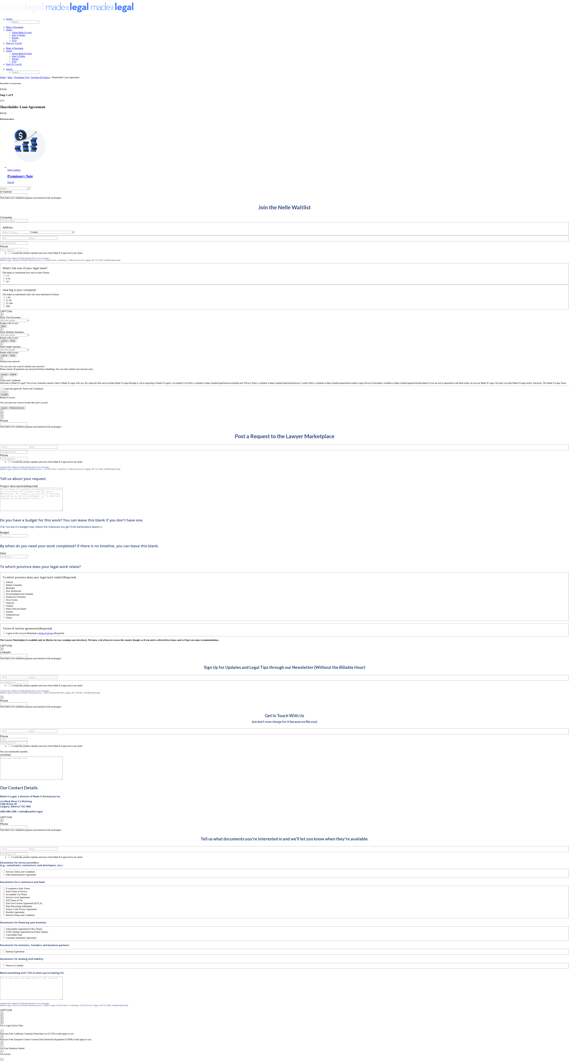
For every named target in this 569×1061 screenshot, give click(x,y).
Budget (4, 532)
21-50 (8, 300)
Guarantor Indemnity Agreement (21, 938)
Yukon (9, 617)
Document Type (21, 77)
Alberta (9, 582)
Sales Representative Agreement (21, 874)
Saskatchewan (12, 614)
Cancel (4, 341)
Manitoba (10, 588)
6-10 (8, 278)
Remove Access (17, 408)
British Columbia (14, 585)
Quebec (9, 611)
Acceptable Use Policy (16, 894)
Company (6, 217)
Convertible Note (14, 935)
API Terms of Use (14, 900)
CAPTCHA (6, 311)
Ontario (9, 606)
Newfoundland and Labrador (19, 594)
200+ (8, 306)
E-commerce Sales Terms (18, 888)
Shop (10, 77)
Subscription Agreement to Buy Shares (24, 929)
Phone (4, 246)
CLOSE (4, 395)
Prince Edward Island (16, 609)
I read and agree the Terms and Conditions (23, 388)
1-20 (8, 297)
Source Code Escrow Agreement (21, 909)
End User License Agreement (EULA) (24, 903)
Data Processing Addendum (19, 906)
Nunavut (10, 603)
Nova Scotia (11, 600)
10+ (8, 281)
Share (12, 341)
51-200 (9, 303)
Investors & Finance (40, 77)
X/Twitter (6, 191)
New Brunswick (13, 591)
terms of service (46, 633)
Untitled (5, 755)
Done (3, 326)
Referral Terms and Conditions (20, 915)
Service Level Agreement (18, 897)
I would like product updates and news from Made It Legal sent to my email (46, 253)
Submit (13, 374)
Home (3, 77)
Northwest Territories (16, 597)
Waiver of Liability (15, 965)
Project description (19, 486)
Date (3, 553)
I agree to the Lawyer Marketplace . (35, 633)
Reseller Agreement (15, 912)
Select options (13, 170)
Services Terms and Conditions (20, 871)
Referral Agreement (15, 951)
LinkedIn (5, 652)
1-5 (7, 275)
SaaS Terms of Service (16, 891)
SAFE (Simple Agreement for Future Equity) (27, 932)
